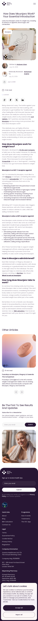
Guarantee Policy (8, 536)
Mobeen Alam (22, 64)
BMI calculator (19, 311)
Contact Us (6, 525)
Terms (4, 533)
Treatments (25, 519)
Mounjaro (5, 121)
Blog (3, 519)
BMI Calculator (7, 522)
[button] (16, 392)
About (4, 516)
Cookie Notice (7, 539)
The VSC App (26, 522)
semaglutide (14, 179)
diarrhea (20, 273)
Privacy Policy (7, 542)
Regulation (6, 545)
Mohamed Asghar (27, 73)
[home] (7, 4)
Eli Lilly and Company (27, 150)
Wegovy (8, 177)
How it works (26, 516)
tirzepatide (6, 161)
